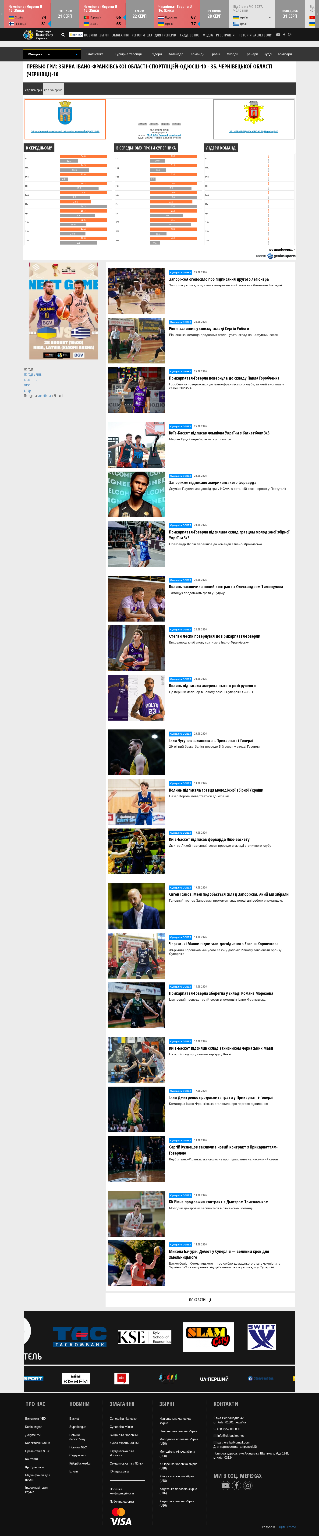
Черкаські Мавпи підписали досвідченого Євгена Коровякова (224, 943)
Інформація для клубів (36, 1490)
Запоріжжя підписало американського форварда (212, 482)
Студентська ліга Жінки (126, 1463)
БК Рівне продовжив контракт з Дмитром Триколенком (218, 1202)
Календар (175, 54)
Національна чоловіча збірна (175, 1421)
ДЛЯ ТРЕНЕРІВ (165, 35)
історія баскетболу (255, 35)
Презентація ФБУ (37, 1451)
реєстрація (225, 35)
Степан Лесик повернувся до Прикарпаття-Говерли (214, 636)
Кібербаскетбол (80, 1463)
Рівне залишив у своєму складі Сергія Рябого (209, 328)
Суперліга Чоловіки (123, 1418)
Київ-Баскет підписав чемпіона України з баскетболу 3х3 (219, 433)
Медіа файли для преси (37, 1477)
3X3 (149, 35)
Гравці (215, 54)
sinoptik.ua (44, 395)
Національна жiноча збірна (178, 1431)
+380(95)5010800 (228, 1429)
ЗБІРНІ (104, 35)
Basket (74, 1418)
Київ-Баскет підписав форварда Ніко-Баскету (209, 839)
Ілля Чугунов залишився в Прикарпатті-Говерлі (211, 740)
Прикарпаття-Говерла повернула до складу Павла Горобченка (224, 378)
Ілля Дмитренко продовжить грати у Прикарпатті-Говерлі (221, 1097)
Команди (197, 54)
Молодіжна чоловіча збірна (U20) (179, 1441)
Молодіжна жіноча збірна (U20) (177, 1454)
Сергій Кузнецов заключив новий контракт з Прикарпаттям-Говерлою (223, 1150)
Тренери (251, 54)
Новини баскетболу (77, 1437)
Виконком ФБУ (35, 1418)
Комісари (285, 54)
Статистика (94, 54)
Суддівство (77, 1455)
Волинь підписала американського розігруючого (212, 685)
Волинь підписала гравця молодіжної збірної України (216, 790)
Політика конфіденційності (122, 1491)
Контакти (31, 1459)
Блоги (73, 1471)
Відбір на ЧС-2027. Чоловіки (248, 8)
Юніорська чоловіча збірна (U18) (178, 1466)
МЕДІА (207, 35)
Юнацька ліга (119, 1471)
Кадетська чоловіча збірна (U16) (178, 1491)
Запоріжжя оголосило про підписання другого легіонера (219, 279)
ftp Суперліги (34, 1467)
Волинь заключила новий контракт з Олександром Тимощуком (226, 586)
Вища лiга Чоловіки (124, 1435)
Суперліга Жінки (121, 1427)
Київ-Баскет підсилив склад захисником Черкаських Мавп (221, 1048)
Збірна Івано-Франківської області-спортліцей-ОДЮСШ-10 (65, 131)
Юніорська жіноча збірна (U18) (177, 1479)
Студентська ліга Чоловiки (122, 1453)
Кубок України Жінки (124, 1443)
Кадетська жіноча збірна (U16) (177, 1504)
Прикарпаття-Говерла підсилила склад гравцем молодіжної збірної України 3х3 (229, 535)
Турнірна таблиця (128, 54)
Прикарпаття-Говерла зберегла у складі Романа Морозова (221, 993)
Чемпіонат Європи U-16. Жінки (26, 8)
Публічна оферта (122, 1501)
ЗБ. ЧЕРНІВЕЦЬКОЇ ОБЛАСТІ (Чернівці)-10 (253, 131)
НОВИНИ (90, 35)
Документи (32, 1435)
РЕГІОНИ (138, 35)
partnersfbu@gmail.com (233, 1442)
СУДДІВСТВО (189, 35)
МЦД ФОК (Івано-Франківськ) (164, 135)
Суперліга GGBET (180, 272)
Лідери (157, 54)
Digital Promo (287, 1527)
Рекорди (232, 54)
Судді (268, 54)
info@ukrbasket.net (230, 1435)
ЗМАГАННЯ (120, 35)
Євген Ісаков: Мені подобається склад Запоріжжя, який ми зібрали (229, 894)
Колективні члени (37, 1443)
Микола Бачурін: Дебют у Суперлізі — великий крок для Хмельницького (219, 1254)
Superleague (77, 1427)
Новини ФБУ (78, 1447)
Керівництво (33, 1427)
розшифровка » (282, 249)
